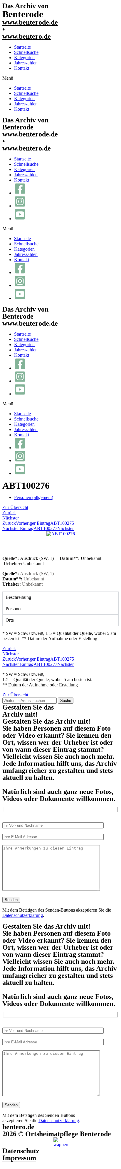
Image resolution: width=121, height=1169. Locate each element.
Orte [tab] (10, 620)
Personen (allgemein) (33, 497)
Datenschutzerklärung (22, 915)
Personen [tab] (14, 608)
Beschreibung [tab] (18, 597)
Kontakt (21, 68)
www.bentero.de (26, 36)
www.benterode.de (30, 22)
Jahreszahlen (26, 62)
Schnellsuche (26, 52)
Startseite (22, 47)
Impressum (19, 1158)
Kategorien (24, 57)
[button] (60, 78)
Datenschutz (20, 1151)
